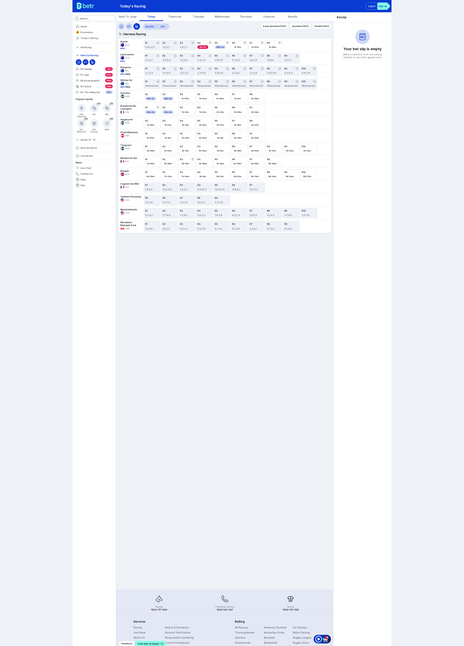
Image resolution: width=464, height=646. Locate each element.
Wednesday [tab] (222, 16)
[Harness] (92, 62)
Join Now (139, 632)
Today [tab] (151, 16)
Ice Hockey (300, 627)
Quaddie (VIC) (300, 26)
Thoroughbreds (245, 632)
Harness (240, 637)
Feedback (126, 643)
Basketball (270, 642)
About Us (139, 637)
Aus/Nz (149, 26)
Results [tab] (292, 16)
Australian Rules (274, 632)
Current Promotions (177, 642)
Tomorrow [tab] (174, 16)
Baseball (269, 637)
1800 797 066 (159, 609)
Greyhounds (242, 642)
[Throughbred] (79, 62)
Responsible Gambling (179, 637)
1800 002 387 (225, 609)
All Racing (241, 627)
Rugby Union (301, 642)
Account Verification (178, 632)
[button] (150, 643)
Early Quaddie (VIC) (274, 26)
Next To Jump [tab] (128, 16)
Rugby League (302, 637)
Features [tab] (269, 16)
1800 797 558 (291, 609)
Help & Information (177, 627)
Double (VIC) (321, 26)
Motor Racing (301, 632)
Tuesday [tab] (198, 16)
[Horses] (121, 26)
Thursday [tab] (245, 16)
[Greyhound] (85, 62)
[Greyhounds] (129, 26)
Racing (137, 627)
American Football (275, 627)
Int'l (163, 26)
